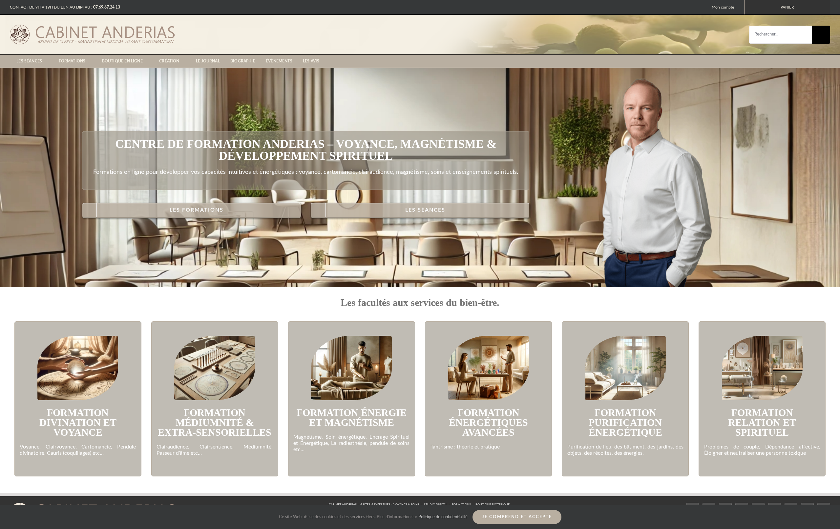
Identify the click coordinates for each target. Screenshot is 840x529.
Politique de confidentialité (443, 517)
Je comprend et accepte (517, 517)
